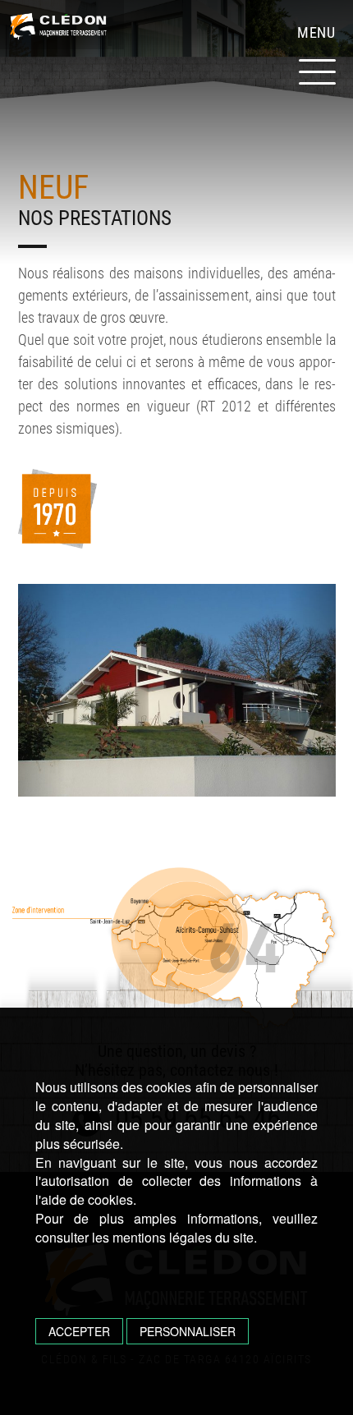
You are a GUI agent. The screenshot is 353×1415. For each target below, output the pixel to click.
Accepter (79, 1331)
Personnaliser (188, 1331)
